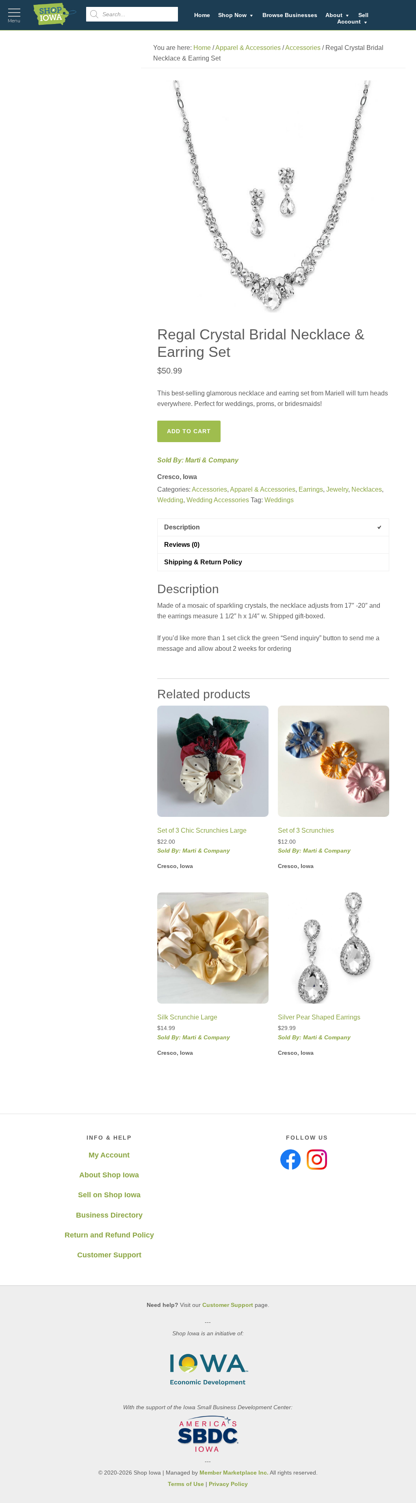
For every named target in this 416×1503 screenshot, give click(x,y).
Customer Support (109, 1255)
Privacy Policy (228, 1484)
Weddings (279, 500)
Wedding (170, 500)
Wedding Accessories (217, 500)
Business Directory (109, 1215)
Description (182, 527)
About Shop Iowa (109, 1175)
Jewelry (337, 489)
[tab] (273, 527)
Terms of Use (186, 1484)
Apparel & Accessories (248, 47)
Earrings (311, 489)
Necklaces (366, 489)
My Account (109, 1155)
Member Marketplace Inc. (234, 1472)
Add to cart (189, 431)
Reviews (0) (181, 544)
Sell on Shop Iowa (109, 1195)
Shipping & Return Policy (203, 562)
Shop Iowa (54, 14)
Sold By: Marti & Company (197, 460)
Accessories (303, 47)
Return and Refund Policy (109, 1235)
